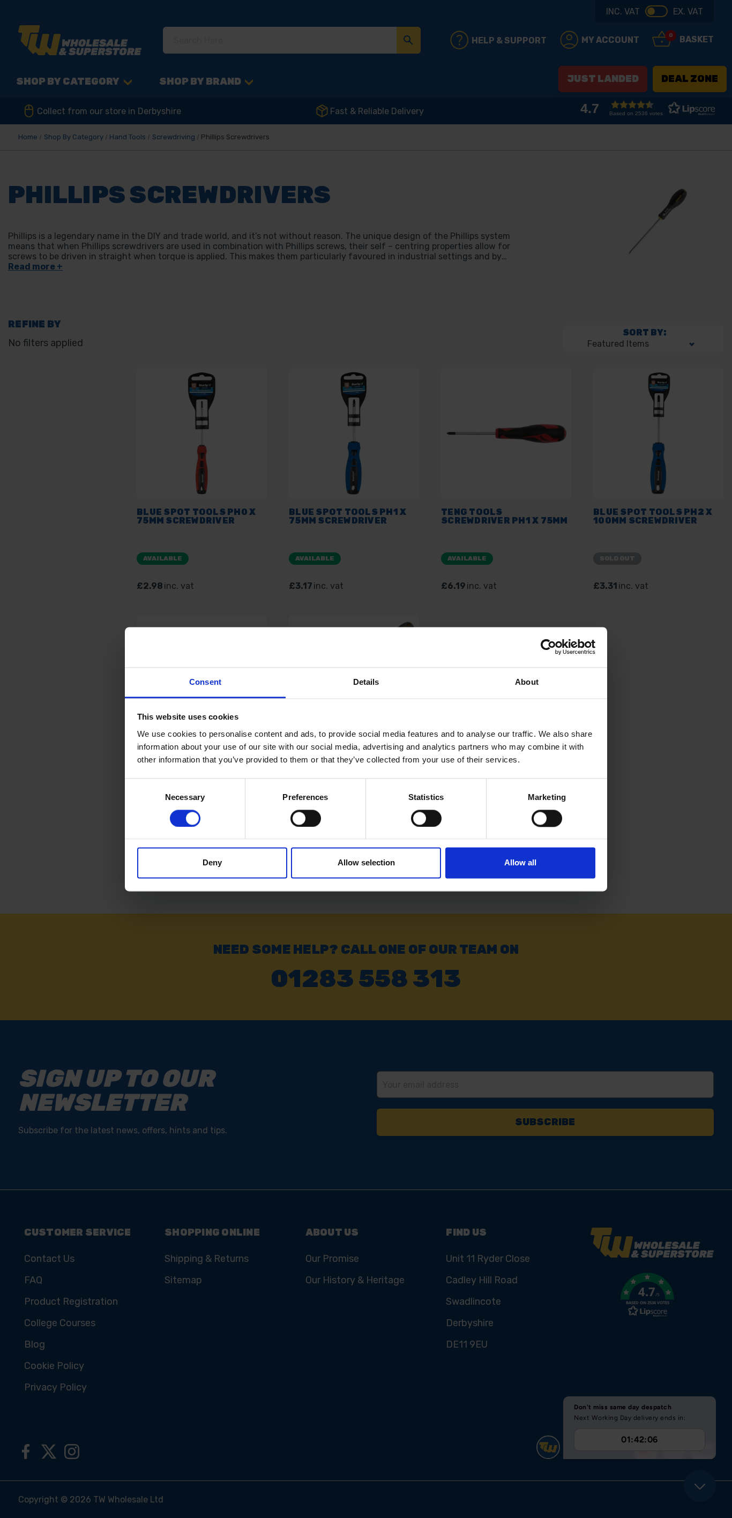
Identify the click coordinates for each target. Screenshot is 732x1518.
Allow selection (366, 863)
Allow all (520, 863)
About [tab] (527, 681)
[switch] (305, 818)
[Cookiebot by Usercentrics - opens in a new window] (548, 647)
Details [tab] (366, 681)
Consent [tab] (205, 681)
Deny (212, 863)
